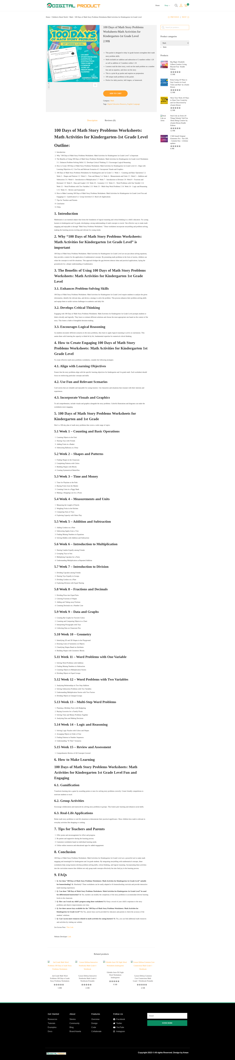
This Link (69, 927)
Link (69, 937)
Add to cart (115, 93)
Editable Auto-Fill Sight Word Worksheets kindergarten (115, 975)
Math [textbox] (163, 47)
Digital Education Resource (116, 104)
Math (71, 17)
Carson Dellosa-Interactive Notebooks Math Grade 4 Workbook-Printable (87, 978)
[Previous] (49, 84)
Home (48, 17)
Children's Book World (60, 17)
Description (92, 120)
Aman (185, 1053)
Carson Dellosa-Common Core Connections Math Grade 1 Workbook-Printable (143, 978)
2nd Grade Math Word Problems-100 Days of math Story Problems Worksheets (60, 978)
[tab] (92, 120)
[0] (185, 5)
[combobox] (163, 47)
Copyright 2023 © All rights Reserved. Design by (160, 1053)
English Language (133, 104)
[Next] (49, 87)
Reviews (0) (110, 120)
